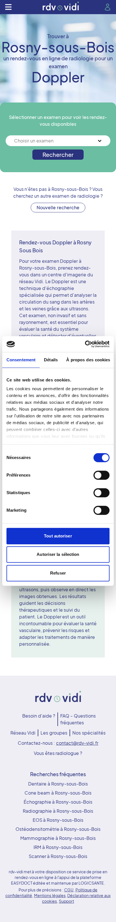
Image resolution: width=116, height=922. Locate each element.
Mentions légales (50, 895)
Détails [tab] (51, 359)
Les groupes (54, 733)
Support (66, 901)
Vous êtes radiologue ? (58, 753)
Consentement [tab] (20, 359)
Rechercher (58, 154)
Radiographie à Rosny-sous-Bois (58, 811)
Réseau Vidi (22, 733)
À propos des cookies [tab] (88, 359)
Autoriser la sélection (58, 554)
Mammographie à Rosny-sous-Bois (58, 838)
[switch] (101, 475)
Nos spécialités (89, 733)
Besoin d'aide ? (38, 716)
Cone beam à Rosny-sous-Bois (57, 793)
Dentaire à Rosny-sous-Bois (58, 784)
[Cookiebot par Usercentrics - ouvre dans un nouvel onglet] (85, 344)
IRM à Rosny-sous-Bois (58, 847)
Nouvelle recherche (58, 207)
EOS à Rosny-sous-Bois (58, 820)
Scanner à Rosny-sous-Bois (58, 856)
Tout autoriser (58, 535)
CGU (68, 889)
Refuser (58, 573)
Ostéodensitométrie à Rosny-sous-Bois (58, 829)
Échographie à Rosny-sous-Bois (58, 802)
